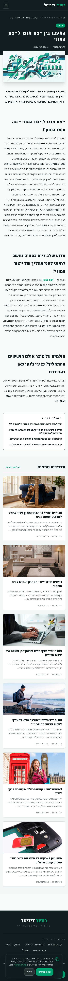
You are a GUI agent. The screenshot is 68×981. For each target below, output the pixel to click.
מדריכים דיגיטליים (34, 945)
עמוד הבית (60, 17)
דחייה (29, 971)
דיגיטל (25, 951)
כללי (44, 17)
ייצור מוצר (48, 280)
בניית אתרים (39, 951)
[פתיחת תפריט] (6, 5)
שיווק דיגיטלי (13, 945)
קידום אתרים (55, 945)
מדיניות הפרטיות (20, 965)
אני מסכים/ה (44, 971)
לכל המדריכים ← (11, 467)
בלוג (51, 17)
